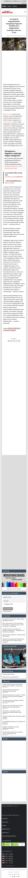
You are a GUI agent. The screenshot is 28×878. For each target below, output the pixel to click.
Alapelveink (16, 871)
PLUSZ (4, 6)
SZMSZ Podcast (6, 829)
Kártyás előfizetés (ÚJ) (11, 166)
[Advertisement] (14, 67)
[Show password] (23, 600)
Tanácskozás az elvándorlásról (11, 677)
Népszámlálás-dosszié (8, 674)
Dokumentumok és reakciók (14, 588)
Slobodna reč (5, 832)
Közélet (19, 35)
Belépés (9, 6)
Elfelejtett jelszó (7, 611)
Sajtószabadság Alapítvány (9, 836)
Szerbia (23, 35)
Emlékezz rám (8, 604)
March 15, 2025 (9, 183)
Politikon (4, 825)
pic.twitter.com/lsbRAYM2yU (14, 177)
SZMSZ (8, 35)
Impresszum (10, 871)
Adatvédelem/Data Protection (14, 874)
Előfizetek (15, 6)
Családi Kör (5, 818)
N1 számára (8, 114)
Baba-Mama (5, 822)
